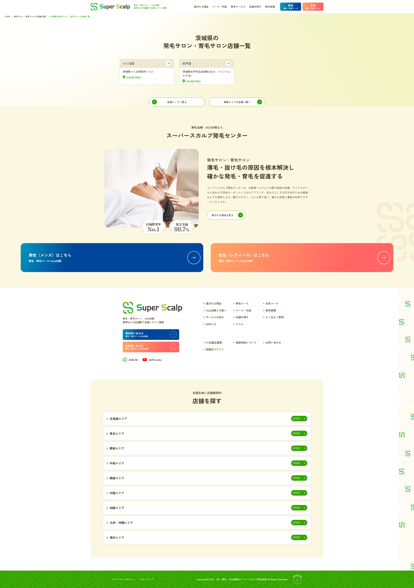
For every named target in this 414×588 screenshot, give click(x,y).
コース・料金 (219, 6)
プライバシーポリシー (123, 579)
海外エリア (117, 537)
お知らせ (211, 324)
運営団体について (246, 342)
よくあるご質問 (275, 317)
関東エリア (117, 448)
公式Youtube (155, 359)
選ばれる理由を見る (222, 215)
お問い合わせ (273, 342)
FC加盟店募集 (214, 342)
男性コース (242, 303)
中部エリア (117, 463)
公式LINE (133, 359)
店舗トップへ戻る (177, 102)
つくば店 (128, 63)
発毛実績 (270, 6)
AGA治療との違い (216, 310)
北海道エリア (118, 418)
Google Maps (133, 77)
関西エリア (117, 478)
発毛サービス (238, 6)
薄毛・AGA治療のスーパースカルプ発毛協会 (244, 579)
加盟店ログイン (215, 349)
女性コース (272, 303)
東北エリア (117, 433)
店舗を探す (255, 6)
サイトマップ (146, 579)
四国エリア (117, 508)
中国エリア (117, 493)
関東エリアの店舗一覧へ (237, 102)
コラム (240, 324)
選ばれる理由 (201, 6)
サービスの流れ (215, 317)
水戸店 (186, 63)
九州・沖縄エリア (121, 522)
